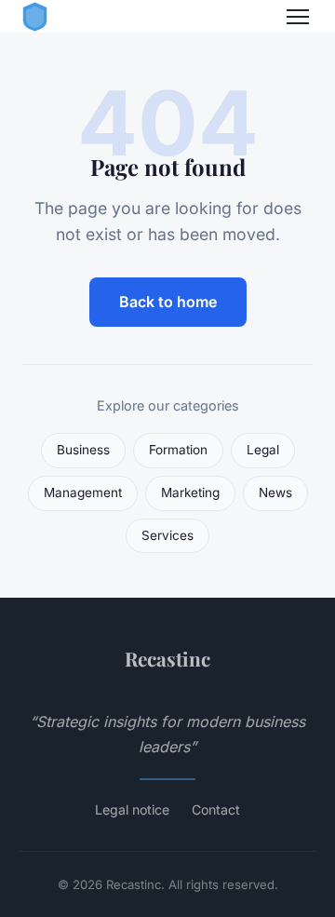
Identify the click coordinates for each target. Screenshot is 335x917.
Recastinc (167, 658)
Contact (216, 809)
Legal (263, 449)
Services (167, 535)
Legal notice (132, 809)
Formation (178, 449)
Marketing (190, 492)
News (275, 492)
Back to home (168, 301)
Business (83, 449)
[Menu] (297, 17)
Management (83, 492)
